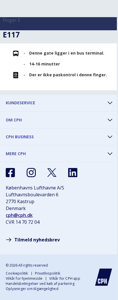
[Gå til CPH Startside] (103, 277)
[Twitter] (51, 172)
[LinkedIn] (72, 172)
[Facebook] (10, 172)
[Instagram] (31, 172)
